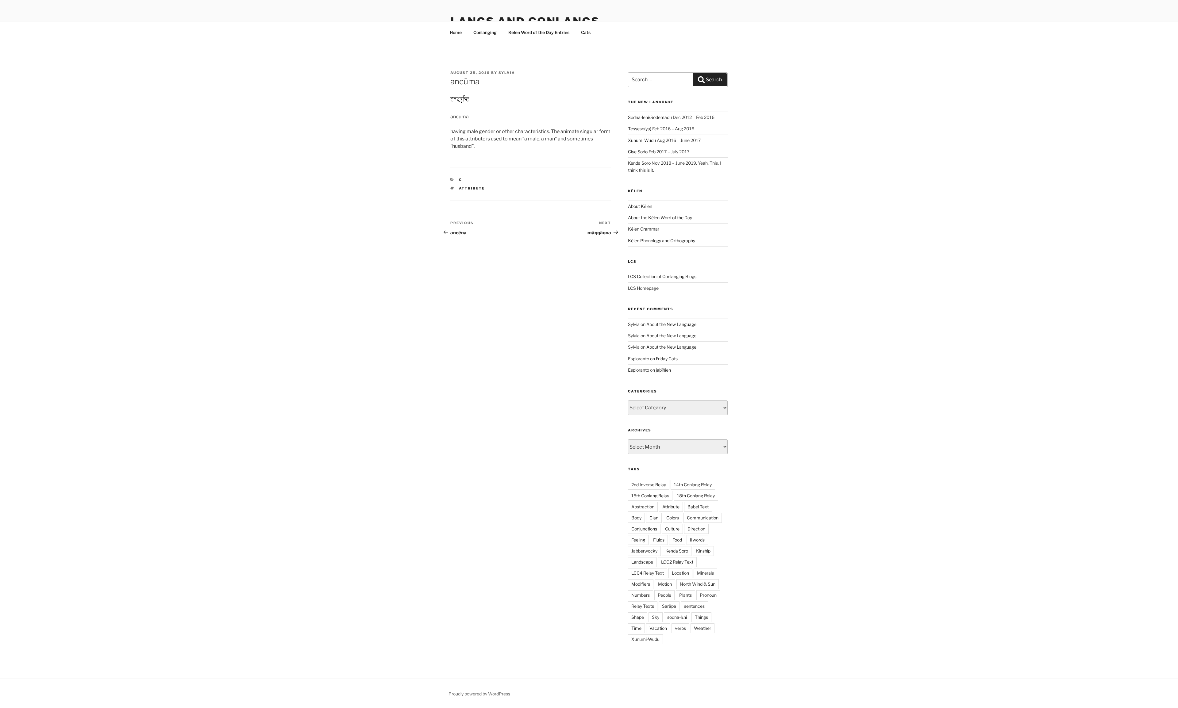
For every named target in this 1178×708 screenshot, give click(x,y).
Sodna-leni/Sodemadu (650, 117)
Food (677, 539)
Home (456, 32)
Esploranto (638, 358)
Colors (672, 517)
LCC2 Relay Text (677, 561)
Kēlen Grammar (643, 229)
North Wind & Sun (697, 584)
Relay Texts (642, 606)
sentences (694, 606)
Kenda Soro (639, 163)
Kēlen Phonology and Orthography (661, 240)
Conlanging (485, 32)
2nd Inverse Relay (648, 484)
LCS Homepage (643, 288)
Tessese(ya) (639, 128)
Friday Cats (667, 358)
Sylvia (507, 73)
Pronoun (708, 595)
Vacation (658, 628)
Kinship (703, 550)
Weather (702, 628)
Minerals (705, 573)
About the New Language (671, 324)
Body (636, 517)
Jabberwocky (644, 550)
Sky (655, 617)
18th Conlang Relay (696, 495)
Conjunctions (644, 528)
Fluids (658, 539)
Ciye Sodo (638, 151)
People (664, 595)
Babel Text (698, 506)
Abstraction (642, 506)
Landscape (642, 561)
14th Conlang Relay (693, 484)
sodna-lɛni (677, 617)
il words (697, 539)
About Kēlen (640, 206)
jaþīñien (663, 370)
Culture (672, 528)
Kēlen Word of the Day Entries (538, 32)
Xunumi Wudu (642, 140)
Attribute (472, 188)
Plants (685, 595)
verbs (680, 628)
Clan (653, 517)
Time (636, 628)
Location (680, 573)
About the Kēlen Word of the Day (660, 217)
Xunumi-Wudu (645, 639)
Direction (696, 528)
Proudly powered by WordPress (479, 693)
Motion (665, 584)
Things (701, 617)
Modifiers (640, 584)
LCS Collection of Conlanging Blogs (662, 276)
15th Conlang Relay (650, 495)
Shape (637, 617)
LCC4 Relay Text (647, 573)
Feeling (638, 539)
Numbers (640, 595)
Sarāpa (669, 606)
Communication (702, 517)
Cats (586, 32)
